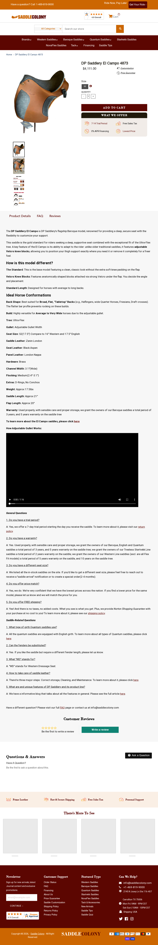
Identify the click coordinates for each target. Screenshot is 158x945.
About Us (48, 895)
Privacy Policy (50, 915)
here (77, 421)
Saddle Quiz (87, 915)
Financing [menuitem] (88, 45)
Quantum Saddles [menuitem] (100, 40)
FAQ (40, 216)
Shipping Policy (51, 907)
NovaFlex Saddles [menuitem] (56, 45)
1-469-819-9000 (45, 4)
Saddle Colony (37, 934)
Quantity (86, 92)
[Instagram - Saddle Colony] (132, 919)
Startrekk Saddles (90, 895)
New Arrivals (87, 907)
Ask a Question (140, 755)
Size (83, 81)
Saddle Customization (54, 903)
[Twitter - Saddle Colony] (121, 919)
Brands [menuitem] (26, 40)
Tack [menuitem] (73, 45)
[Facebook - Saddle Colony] (126, 919)
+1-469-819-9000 (134, 887)
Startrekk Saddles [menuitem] (126, 40)
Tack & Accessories (90, 903)
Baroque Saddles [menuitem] (72, 40)
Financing (48, 891)
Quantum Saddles (90, 891)
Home (9, 55)
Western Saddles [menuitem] (46, 40)
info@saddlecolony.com (137, 882)
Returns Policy (51, 911)
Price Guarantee (52, 899)
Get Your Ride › (137, 5)
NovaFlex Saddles (90, 899)
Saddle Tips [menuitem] (105, 45)
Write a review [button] (100, 729)
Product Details (20, 216)
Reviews (55, 216)
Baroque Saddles (89, 886)
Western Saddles (89, 882)
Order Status (50, 882)
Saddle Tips (87, 911)
